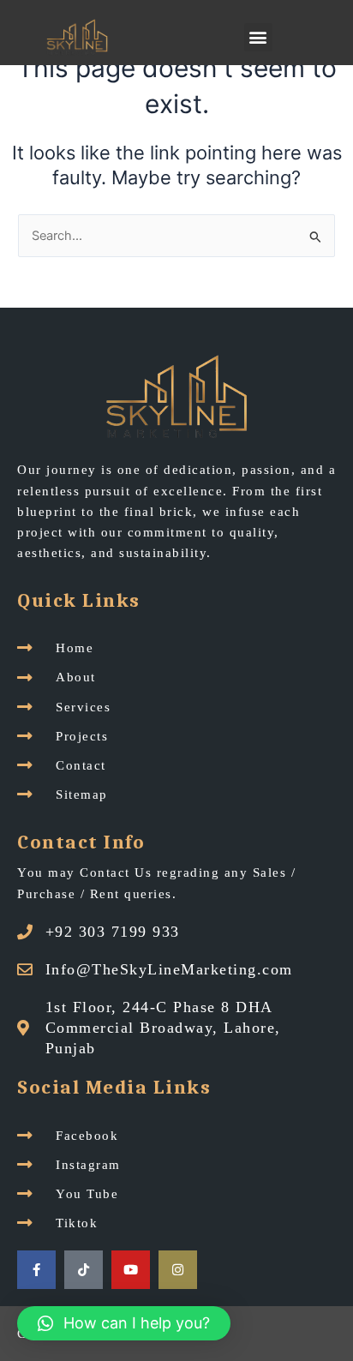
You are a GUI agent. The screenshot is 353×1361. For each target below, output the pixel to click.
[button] (258, 37)
